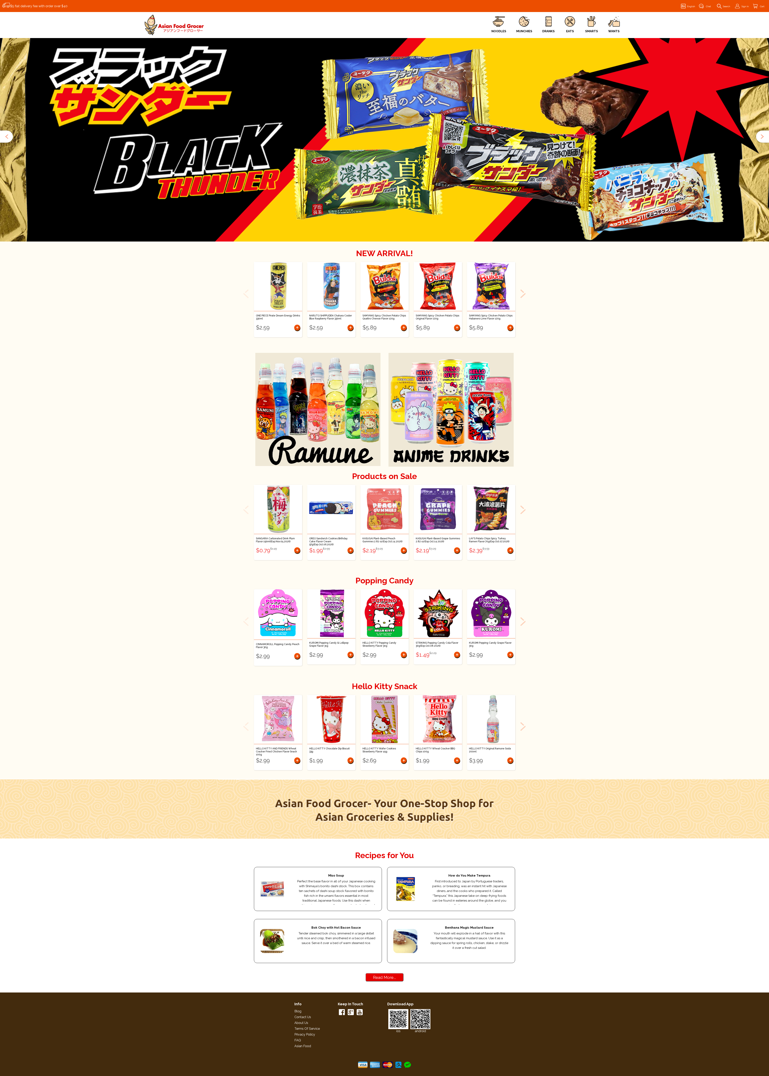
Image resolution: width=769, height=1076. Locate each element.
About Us (301, 1023)
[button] (7, 137)
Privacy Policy (304, 1034)
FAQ (297, 1040)
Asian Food (302, 1046)
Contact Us (302, 1017)
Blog (297, 1011)
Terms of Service (307, 1029)
